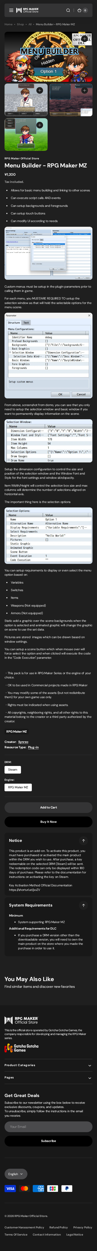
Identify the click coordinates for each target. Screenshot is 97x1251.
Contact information (47, 1234)
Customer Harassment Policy (24, 1227)
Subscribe (48, 1141)
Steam (14, 771)
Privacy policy (82, 1227)
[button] (11, 10)
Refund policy (58, 1227)
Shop (20, 24)
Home (8, 24)
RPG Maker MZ (20, 788)
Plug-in (33, 747)
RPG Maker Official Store (30, 1216)
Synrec (23, 742)
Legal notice (74, 1234)
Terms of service (16, 1234)
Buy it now (48, 822)
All (30, 24)
